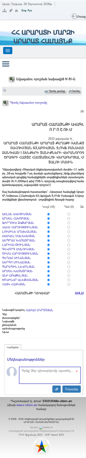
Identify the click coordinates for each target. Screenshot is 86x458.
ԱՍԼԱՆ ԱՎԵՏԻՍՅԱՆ (17, 214)
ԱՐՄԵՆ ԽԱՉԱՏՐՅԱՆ (17, 271)
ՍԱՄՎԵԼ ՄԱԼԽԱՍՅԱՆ (18, 236)
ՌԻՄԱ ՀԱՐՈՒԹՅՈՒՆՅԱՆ (20, 253)
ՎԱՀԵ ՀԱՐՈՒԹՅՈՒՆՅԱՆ (20, 227)
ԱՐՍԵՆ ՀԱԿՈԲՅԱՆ (16, 218)
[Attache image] (56, 389)
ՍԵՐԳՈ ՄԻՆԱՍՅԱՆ (16, 262)
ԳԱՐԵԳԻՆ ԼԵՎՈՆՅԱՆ (18, 267)
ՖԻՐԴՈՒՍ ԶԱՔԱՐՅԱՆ (18, 223)
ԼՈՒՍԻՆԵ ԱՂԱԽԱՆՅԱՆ (19, 231)
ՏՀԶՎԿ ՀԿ (48, 427)
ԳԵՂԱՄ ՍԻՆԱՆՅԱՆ (16, 258)
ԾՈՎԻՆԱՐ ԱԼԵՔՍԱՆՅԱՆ (20, 280)
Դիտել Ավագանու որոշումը (28, 102)
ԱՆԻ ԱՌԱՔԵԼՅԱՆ (15, 275)
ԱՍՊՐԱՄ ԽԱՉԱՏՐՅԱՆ (18, 240)
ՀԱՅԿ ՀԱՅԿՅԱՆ (13, 284)
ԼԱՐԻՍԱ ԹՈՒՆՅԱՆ (16, 245)
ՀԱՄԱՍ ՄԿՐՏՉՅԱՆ (39, 310)
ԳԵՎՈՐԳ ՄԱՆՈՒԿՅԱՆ (18, 249)
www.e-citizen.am (26, 405)
